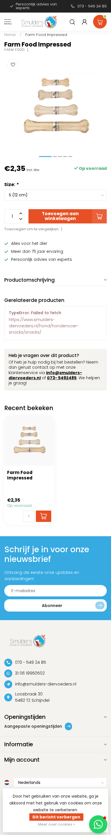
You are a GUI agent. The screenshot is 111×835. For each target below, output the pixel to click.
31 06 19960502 (30, 673)
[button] (98, 824)
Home (10, 34)
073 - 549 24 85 (92, 6)
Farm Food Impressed (46, 34)
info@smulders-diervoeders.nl (45, 684)
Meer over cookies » (56, 824)
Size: (11, 184)
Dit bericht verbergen (56, 817)
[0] (100, 20)
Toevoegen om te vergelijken (31, 229)
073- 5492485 (62, 378)
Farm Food (14, 49)
